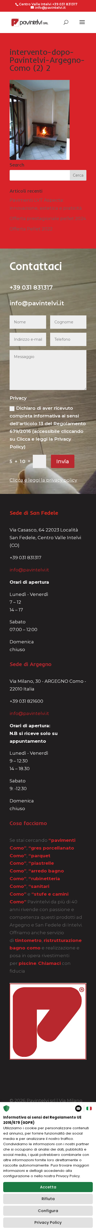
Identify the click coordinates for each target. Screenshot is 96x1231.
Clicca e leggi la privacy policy (43, 480)
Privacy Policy (48, 1222)
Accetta (48, 1187)
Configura (48, 1210)
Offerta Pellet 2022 (31, 228)
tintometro (28, 940)
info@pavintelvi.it (29, 569)
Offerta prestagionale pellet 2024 (48, 218)
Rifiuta (48, 1198)
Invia (62, 461)
